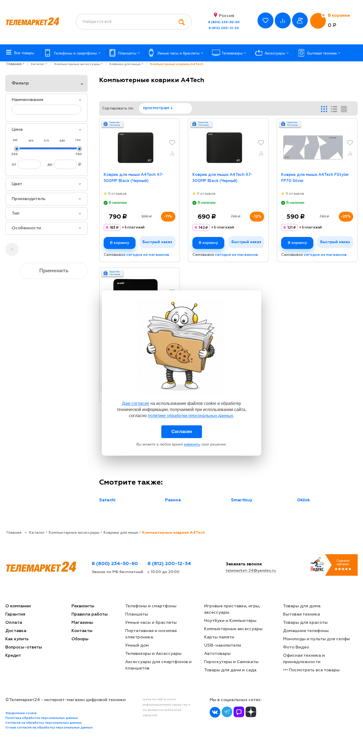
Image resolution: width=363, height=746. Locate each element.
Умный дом (137, 645)
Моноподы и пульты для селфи (316, 639)
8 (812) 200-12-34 (224, 28)
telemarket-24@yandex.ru (251, 571)
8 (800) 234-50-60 (224, 22)
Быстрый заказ (157, 242)
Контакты (81, 631)
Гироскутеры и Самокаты (231, 662)
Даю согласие (135, 403)
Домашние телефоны (306, 631)
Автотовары (217, 654)
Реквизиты (82, 606)
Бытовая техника (301, 614)
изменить (192, 444)
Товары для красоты (305, 623)
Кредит (13, 656)
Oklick (303, 500)
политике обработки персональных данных (190, 415)
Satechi (107, 500)
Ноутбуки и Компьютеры (230, 621)
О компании (18, 606)
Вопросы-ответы (23, 647)
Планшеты (136, 614)
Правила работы (89, 614)
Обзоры (79, 639)
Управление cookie (21, 713)
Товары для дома (301, 606)
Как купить (17, 639)
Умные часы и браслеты (151, 623)
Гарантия (15, 614)
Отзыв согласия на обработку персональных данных (49, 727)
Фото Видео (296, 647)
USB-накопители (222, 645)
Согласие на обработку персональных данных (43, 722)
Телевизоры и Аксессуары (153, 654)
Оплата (13, 623)
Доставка (15, 631)
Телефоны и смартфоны (150, 606)
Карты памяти (219, 637)
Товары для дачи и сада (230, 670)
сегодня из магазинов (147, 255)
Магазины (82, 623)
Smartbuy (241, 500)
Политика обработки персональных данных (41, 718)
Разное (173, 500)
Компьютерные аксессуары (233, 629)
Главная (14, 64)
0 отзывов (117, 194)
